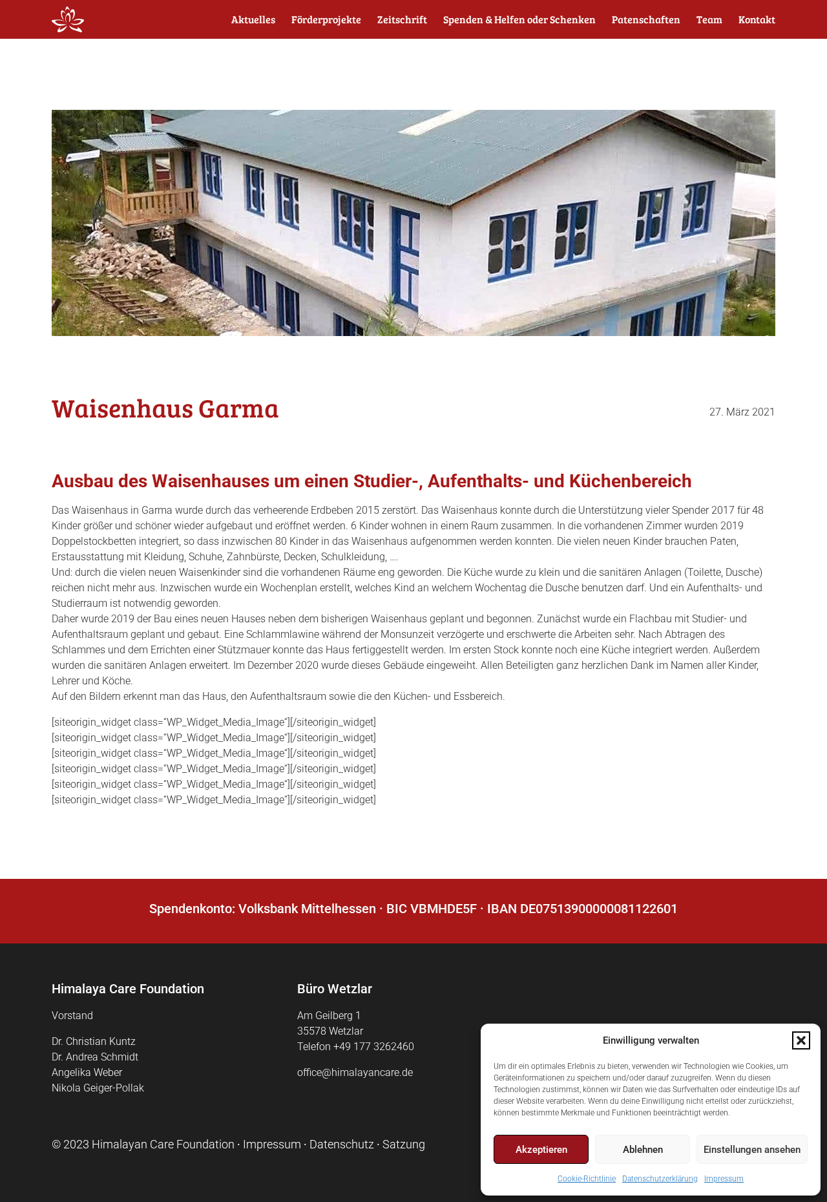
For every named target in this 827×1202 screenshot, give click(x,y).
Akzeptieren (541, 1149)
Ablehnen (643, 1149)
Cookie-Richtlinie (587, 1178)
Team (709, 19)
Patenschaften (646, 19)
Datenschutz (341, 1144)
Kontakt (756, 19)
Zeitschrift (402, 19)
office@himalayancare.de (355, 1072)
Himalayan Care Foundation (163, 1144)
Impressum (724, 1178)
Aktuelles (253, 19)
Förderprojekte (326, 19)
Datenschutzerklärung (660, 1178)
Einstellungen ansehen (752, 1149)
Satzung (403, 1144)
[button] (801, 1040)
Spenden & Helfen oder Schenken (519, 19)
